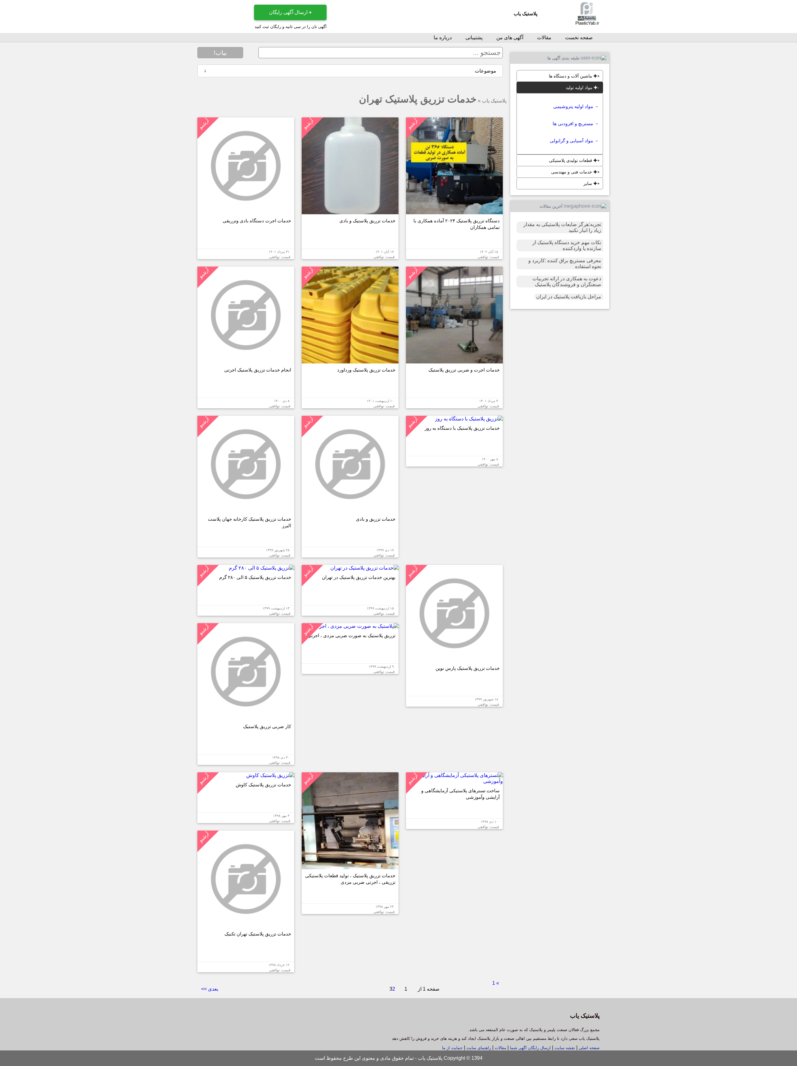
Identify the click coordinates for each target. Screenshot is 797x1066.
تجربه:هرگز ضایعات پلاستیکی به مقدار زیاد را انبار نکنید (562, 227)
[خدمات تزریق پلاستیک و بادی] (350, 211)
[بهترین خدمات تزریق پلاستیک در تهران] (364, 568)
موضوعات (350, 70)
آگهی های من (509, 37)
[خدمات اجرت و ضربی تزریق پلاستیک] (454, 360)
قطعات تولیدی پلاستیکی (573, 160)
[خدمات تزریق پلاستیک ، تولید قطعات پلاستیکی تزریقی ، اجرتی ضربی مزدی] (350, 866)
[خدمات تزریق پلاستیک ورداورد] (350, 360)
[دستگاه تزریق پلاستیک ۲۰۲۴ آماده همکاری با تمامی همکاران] (454, 211)
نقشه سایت (564, 1047)
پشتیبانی (474, 37)
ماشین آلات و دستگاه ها (573, 75)
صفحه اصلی (589, 1047)
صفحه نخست (579, 37)
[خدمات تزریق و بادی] (350, 509)
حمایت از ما (452, 1047)
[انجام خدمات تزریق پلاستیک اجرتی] (245, 360)
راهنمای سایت (478, 1047)
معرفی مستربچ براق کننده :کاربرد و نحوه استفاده (564, 263)
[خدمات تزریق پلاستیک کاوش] (270, 775)
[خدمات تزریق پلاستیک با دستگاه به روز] (469, 418)
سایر (590, 183)
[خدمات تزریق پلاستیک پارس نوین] (454, 658)
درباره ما (443, 37)
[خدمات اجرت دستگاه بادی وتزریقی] (245, 211)
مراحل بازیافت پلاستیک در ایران (568, 296)
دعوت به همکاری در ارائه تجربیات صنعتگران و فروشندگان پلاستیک (566, 281)
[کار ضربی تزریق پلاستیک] (245, 717)
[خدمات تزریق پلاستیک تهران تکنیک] (245, 924)
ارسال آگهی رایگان (290, 12)
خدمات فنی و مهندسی (574, 171)
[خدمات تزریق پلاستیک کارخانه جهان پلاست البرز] (245, 509)
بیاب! (220, 52)
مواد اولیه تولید (581, 87)
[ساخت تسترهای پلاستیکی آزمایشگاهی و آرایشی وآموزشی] (454, 781)
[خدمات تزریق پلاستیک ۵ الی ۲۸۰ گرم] (261, 568)
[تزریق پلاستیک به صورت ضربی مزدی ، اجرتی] (356, 626)
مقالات (544, 37)
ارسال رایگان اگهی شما (530, 1047)
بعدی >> (209, 989)
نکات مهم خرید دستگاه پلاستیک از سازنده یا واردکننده (566, 245)
